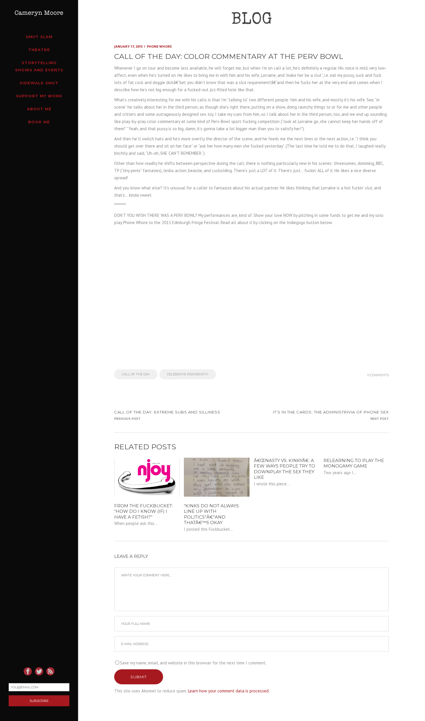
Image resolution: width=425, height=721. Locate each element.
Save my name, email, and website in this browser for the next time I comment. (193, 663)
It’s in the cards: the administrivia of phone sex (331, 412)
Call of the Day (136, 374)
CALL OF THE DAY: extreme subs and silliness (167, 412)
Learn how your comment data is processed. (228, 691)
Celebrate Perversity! (187, 374)
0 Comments (378, 375)
